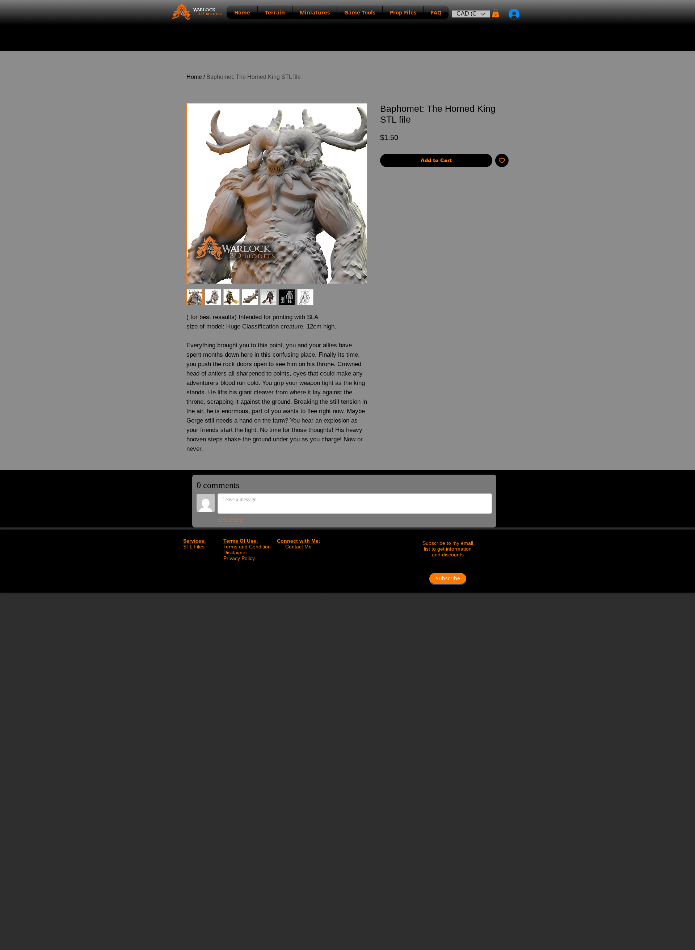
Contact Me (298, 547)
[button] (471, 14)
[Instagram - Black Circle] (355, 577)
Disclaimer (235, 552)
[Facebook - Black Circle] (339, 577)
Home (194, 77)
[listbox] (471, 14)
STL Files (194, 547)
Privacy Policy (239, 558)
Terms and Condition (247, 547)
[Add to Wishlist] (502, 160)
